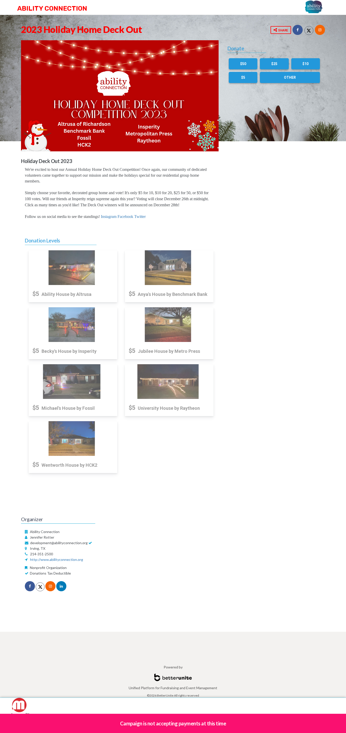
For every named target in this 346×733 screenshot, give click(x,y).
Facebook (125, 216)
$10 (305, 64)
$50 (243, 64)
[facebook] (298, 30)
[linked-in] (61, 586)
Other (290, 77)
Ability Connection (52, 8)
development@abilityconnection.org (59, 543)
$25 (274, 64)
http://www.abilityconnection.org (56, 559)
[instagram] (50, 586)
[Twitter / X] (308, 30)
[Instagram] (320, 30)
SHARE (283, 30)
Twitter (140, 216)
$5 (243, 77)
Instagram (109, 216)
